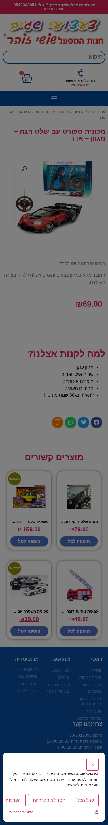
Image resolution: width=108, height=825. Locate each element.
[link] (96, 813)
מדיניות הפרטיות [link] (21, 812)
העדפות (13, 800)
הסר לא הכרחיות (49, 800)
